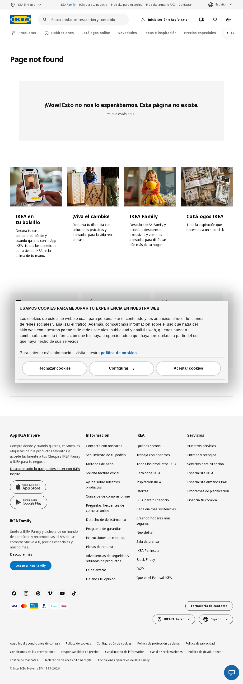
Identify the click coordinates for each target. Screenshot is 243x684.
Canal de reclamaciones (166, 652)
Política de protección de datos (158, 643)
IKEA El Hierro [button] (26, 5)
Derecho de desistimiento (106, 519)
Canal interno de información (125, 652)
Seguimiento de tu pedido (106, 455)
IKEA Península (147, 550)
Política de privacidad (200, 643)
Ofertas (142, 491)
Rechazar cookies (54, 368)
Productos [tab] (27, 32)
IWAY (140, 568)
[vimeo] (50, 593)
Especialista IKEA (200, 473)
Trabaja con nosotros (153, 455)
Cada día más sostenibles (156, 509)
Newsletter (145, 532)
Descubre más (21, 554)
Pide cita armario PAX (160, 5)
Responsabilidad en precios (80, 652)
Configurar (118, 368)
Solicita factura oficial (102, 473)
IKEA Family (68, 5)
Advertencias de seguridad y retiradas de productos (107, 558)
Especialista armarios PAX (207, 482)
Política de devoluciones (204, 652)
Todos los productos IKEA (156, 464)
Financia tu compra (202, 500)
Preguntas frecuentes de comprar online (105, 508)
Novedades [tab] (127, 32)
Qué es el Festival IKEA (154, 577)
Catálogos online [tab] (95, 32)
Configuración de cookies (114, 643)
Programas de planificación (208, 491)
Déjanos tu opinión (101, 579)
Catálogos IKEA (148, 473)
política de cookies (119, 353)
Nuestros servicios (201, 446)
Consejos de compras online (108, 496)
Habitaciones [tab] (62, 32)
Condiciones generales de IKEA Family (124, 660)
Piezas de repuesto (101, 546)
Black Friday (145, 559)
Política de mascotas (24, 660)
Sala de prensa (147, 541)
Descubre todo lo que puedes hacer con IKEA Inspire (45, 471)
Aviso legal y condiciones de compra (35, 643)
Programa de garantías (104, 528)
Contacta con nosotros (104, 446)
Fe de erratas (96, 570)
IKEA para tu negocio (93, 5)
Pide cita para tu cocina (126, 5)
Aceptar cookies (188, 368)
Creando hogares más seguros (153, 521)
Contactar (185, 5)
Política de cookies (78, 643)
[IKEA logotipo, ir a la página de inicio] (20, 19)
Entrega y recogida (201, 455)
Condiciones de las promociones (32, 652)
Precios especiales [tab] (200, 32)
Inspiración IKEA (148, 482)
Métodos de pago (100, 464)
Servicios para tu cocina (205, 464)
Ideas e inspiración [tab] (161, 32)
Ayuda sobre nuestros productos (103, 484)
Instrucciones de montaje (106, 537)
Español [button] (220, 4)
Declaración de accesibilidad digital (68, 660)
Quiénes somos (148, 446)
